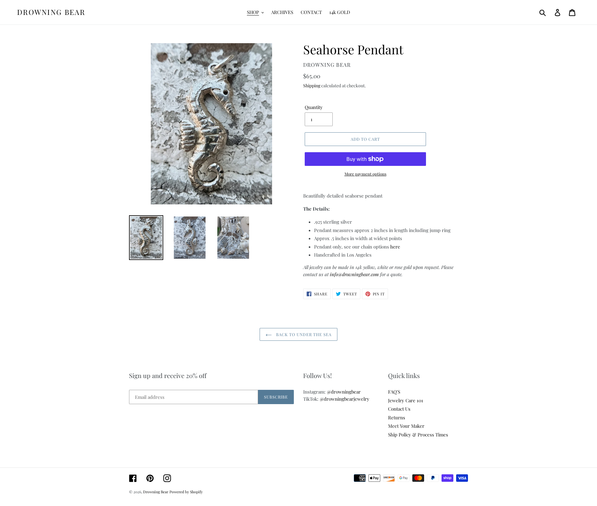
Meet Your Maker (406, 426)
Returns (396, 417)
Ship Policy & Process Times (418, 434)
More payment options (365, 173)
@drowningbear (344, 392)
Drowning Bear (51, 12)
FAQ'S (394, 392)
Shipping (311, 86)
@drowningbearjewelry (344, 399)
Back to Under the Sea (303, 334)
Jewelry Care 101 (405, 400)
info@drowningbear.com (354, 274)
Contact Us (399, 409)
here (395, 247)
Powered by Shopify (186, 491)
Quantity (314, 107)
